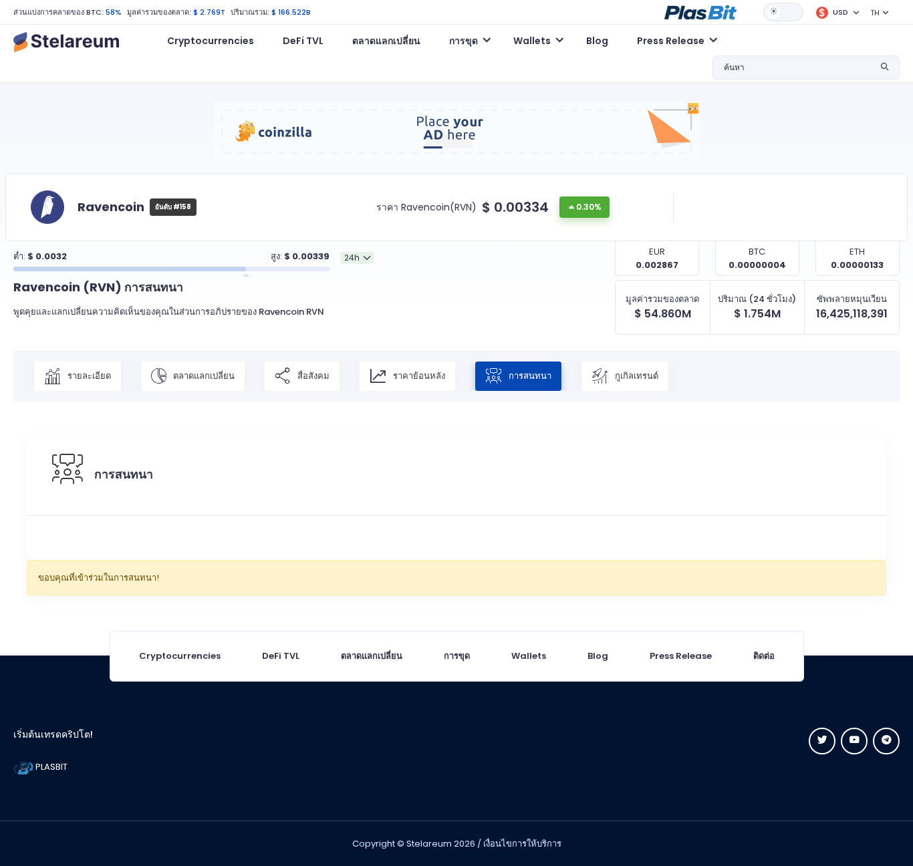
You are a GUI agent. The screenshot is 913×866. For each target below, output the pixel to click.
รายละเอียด (88, 375)
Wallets (528, 656)
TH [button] (875, 12)
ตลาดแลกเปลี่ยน (386, 40)
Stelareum (429, 843)
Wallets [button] (532, 40)
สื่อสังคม (312, 375)
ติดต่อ (764, 656)
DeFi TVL (303, 40)
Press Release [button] (670, 40)
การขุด (457, 656)
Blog (597, 40)
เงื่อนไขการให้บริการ (522, 843)
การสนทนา (529, 375)
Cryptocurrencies (210, 40)
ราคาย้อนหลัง (418, 375)
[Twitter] (822, 741)
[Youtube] (854, 741)
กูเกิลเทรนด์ (635, 375)
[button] (700, 11)
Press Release (681, 656)
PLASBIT (50, 766)
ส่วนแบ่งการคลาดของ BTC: (58, 12)
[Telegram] (886, 741)
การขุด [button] (463, 40)
